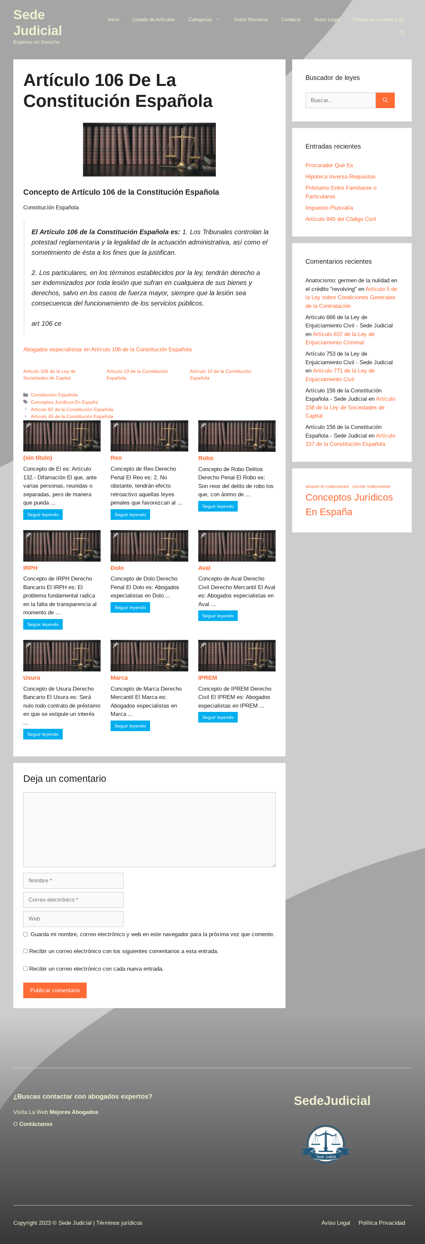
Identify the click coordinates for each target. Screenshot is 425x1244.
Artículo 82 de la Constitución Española (72, 409)
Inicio (113, 19)
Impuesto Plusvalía (329, 208)
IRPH (30, 568)
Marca (119, 677)
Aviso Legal (326, 19)
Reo (116, 457)
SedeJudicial (332, 1101)
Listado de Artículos (153, 19)
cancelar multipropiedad (371, 486)
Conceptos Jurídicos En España (64, 402)
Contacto (291, 19)
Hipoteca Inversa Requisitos (340, 176)
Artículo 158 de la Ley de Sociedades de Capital (350, 407)
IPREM (207, 677)
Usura (31, 677)
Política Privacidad (382, 1223)
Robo (205, 458)
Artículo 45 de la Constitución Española (72, 416)
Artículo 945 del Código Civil (340, 219)
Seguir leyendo (43, 514)
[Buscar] (385, 100)
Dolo (117, 568)
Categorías (200, 19)
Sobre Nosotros (251, 19)
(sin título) (37, 457)
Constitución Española (54, 394)
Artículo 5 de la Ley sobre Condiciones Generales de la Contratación (351, 297)
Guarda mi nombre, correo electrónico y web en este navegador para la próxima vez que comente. (153, 934)
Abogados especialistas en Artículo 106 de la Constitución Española (107, 349)
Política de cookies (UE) (379, 19)
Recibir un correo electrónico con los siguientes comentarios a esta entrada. (123, 951)
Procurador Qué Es (329, 165)
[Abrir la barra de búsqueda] (402, 32)
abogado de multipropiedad (327, 486)
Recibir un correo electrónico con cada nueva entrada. (96, 969)
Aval (204, 568)
